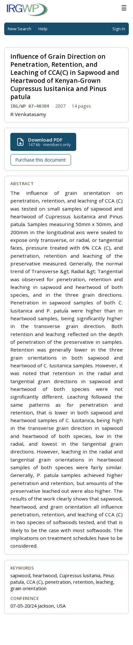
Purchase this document (40, 160)
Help (42, 29)
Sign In (118, 29)
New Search (19, 29)
